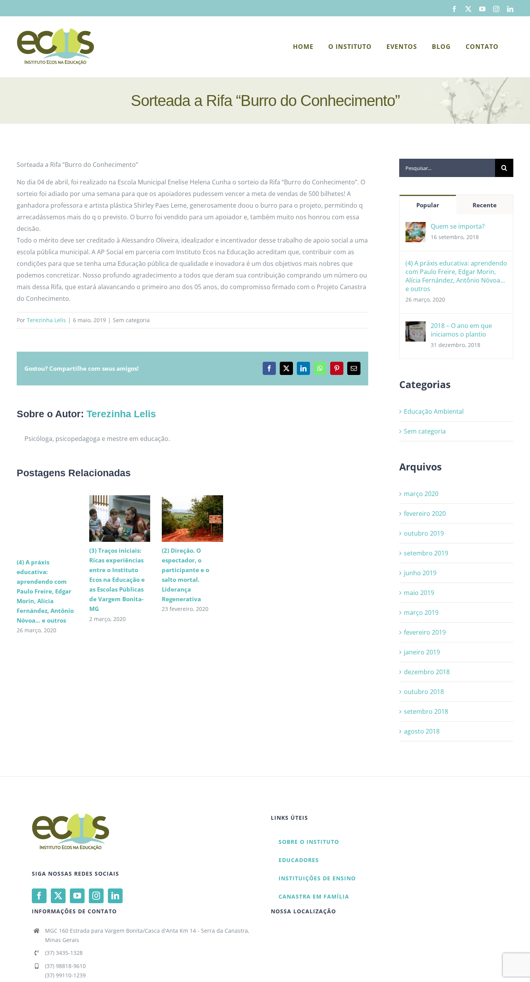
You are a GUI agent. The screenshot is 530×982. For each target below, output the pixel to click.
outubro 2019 (424, 533)
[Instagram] (96, 895)
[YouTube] (77, 895)
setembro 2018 (426, 711)
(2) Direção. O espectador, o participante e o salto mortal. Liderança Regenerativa (181, 518)
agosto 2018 (422, 731)
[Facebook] (39, 895)
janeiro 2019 (422, 652)
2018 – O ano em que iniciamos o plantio (461, 329)
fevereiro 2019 (425, 632)
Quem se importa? (458, 226)
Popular (427, 205)
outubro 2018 (424, 691)
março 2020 (421, 493)
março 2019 (421, 612)
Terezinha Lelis (46, 320)
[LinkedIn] (115, 895)
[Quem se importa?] (415, 228)
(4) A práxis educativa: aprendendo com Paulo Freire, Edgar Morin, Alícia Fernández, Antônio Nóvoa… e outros (45, 591)
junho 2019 (420, 573)
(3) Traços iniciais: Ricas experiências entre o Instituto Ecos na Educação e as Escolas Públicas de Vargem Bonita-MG (108, 518)
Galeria (131, 518)
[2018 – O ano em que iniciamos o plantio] (415, 327)
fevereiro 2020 (425, 513)
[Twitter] (58, 895)
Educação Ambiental (434, 411)
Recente (485, 205)
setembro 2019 (426, 553)
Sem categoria (425, 431)
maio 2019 (419, 592)
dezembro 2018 (427, 672)
